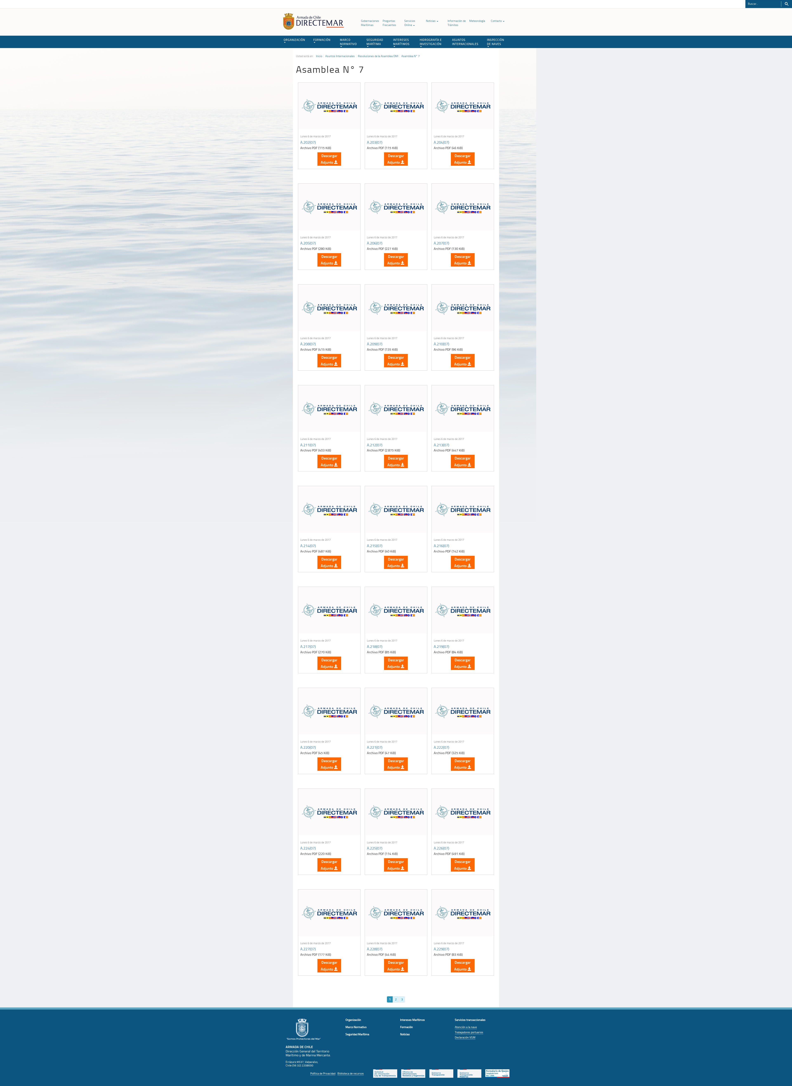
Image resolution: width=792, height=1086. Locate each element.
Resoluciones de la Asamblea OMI (378, 56)
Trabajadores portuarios (469, 1032)
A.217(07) (308, 646)
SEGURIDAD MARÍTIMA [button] (375, 42)
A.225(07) (374, 848)
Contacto (496, 21)
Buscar (786, 4)
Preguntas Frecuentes (389, 23)
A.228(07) (374, 948)
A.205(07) (308, 243)
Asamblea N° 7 (410, 56)
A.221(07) (374, 747)
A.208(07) (308, 343)
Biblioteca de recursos (350, 1073)
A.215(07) (374, 545)
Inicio (319, 56)
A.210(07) (441, 343)
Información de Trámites (457, 23)
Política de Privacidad (322, 1073)
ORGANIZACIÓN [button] (294, 40)
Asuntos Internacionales (340, 56)
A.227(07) (308, 948)
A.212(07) (374, 444)
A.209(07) (374, 343)
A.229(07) (441, 948)
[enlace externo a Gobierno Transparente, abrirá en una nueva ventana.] (441, 1073)
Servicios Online (409, 23)
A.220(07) (308, 747)
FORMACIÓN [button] (321, 40)
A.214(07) (308, 545)
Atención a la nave (466, 1027)
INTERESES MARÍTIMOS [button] (401, 42)
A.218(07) (374, 646)
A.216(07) (441, 545)
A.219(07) (441, 646)
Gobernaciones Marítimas (370, 23)
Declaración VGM (465, 1037)
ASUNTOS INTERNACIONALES (465, 42)
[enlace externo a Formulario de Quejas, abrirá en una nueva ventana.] (497, 1073)
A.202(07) (308, 142)
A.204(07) (441, 142)
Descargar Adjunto (329, 159)
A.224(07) (308, 848)
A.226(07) (441, 848)
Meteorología (477, 21)
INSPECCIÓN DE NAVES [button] (495, 42)
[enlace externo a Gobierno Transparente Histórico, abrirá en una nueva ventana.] (469, 1073)
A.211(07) (308, 444)
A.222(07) (441, 747)
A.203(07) (374, 142)
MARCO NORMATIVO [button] (348, 42)
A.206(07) (374, 243)
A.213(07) (441, 444)
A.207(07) (441, 243)
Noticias (431, 21)
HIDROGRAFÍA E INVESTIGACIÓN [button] (431, 42)
